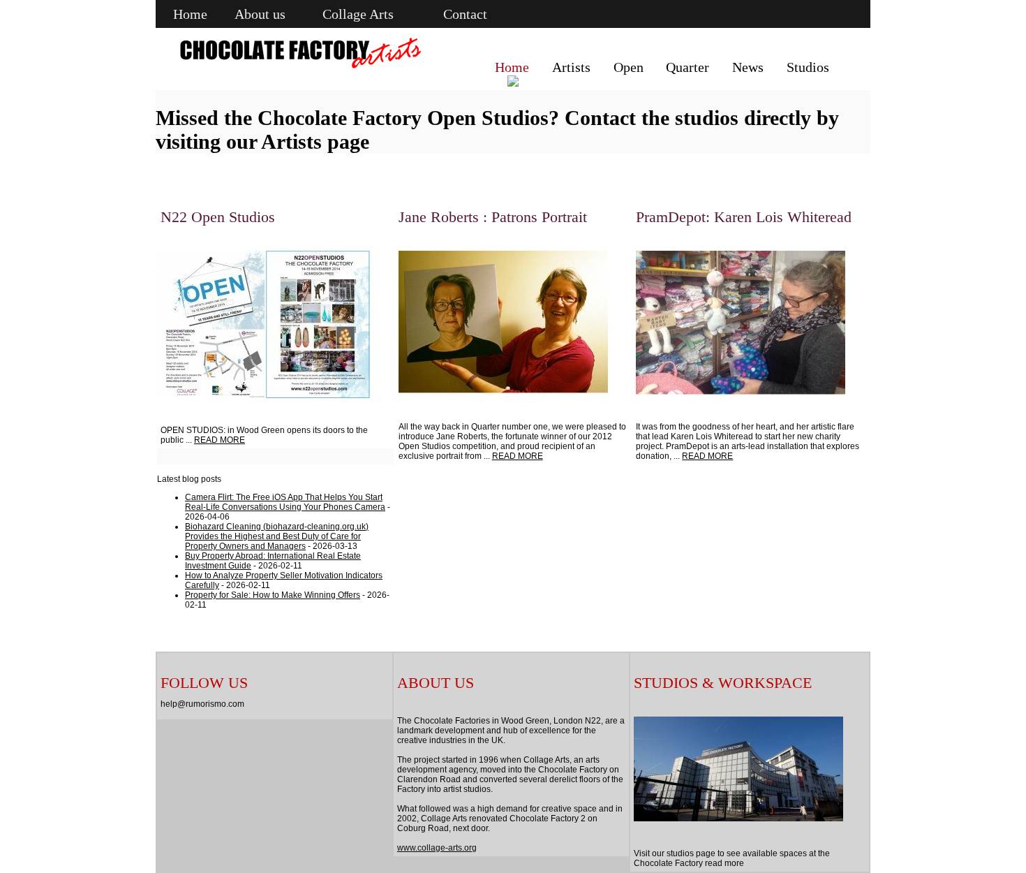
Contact (465, 14)
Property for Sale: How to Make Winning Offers (272, 595)
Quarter (687, 67)
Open (629, 67)
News (748, 67)
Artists (571, 67)
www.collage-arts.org (437, 848)
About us (260, 14)
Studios (808, 67)
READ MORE (219, 440)
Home (190, 14)
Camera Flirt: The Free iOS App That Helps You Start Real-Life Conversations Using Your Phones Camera (285, 502)
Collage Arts (358, 14)
